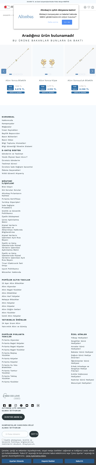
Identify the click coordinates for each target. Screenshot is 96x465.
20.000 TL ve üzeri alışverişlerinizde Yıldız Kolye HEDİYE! (48, 1)
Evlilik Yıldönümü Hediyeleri (79, 375)
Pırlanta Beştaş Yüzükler (9, 354)
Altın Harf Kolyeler (11, 296)
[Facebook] (4, 405)
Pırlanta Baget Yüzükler (13, 350)
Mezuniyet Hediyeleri (81, 383)
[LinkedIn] (32, 405)
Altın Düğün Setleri (11, 309)
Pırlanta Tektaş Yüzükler (9, 377)
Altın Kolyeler (8, 303)
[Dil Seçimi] (7, 7)
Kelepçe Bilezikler (10, 300)
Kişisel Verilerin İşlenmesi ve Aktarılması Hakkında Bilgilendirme (12, 228)
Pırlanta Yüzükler (10, 382)
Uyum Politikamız (10, 269)
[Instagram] (15, 405)
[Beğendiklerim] (89, 7)
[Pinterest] (21, 405)
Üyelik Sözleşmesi (10, 217)
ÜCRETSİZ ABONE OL (13, 417)
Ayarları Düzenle (17, 461)
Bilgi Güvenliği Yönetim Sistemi (17, 147)
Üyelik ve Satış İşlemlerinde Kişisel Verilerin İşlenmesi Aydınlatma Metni (11, 246)
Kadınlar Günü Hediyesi (82, 380)
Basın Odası (7, 140)
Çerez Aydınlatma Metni (36, 456)
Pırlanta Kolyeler (10, 359)
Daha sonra (53, 22)
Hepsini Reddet (48, 461)
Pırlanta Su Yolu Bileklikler (10, 366)
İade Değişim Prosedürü (8, 206)
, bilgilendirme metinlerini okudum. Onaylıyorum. (18, 442)
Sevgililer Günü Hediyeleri (78, 342)
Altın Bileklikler (9, 293)
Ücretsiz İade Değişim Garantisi (17, 167)
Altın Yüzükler (8, 313)
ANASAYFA (6, 15)
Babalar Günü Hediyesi (82, 352)
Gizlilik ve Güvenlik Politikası (17, 441)
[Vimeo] (38, 405)
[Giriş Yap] (85, 7)
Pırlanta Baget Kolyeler (13, 343)
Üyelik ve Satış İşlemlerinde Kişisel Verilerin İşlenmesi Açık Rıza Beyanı (13, 256)
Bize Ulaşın (7, 187)
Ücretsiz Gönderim (11, 160)
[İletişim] (12, 397)
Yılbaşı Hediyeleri (79, 338)
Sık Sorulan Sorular (11, 190)
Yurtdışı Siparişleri (11, 202)
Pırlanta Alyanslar (10, 340)
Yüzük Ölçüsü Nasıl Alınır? (15, 157)
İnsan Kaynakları (10, 130)
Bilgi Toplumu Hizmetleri (14, 143)
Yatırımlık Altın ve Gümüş (14, 327)
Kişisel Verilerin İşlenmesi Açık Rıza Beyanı (11, 237)
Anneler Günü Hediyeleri (77, 348)
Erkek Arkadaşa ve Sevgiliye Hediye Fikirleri (80, 368)
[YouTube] (27, 405)
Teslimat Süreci (9, 164)
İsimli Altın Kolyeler (11, 316)
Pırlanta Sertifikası (11, 199)
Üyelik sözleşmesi (12, 440)
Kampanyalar (8, 124)
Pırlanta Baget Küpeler (13, 347)
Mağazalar (7, 127)
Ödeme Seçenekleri (11, 170)
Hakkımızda (7, 120)
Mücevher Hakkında (11, 272)
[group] (16, 71)
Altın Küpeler (8, 306)
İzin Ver (67, 22)
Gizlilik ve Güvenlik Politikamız (11, 212)
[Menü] (12, 7)
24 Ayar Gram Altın (11, 323)
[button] (3, 71)
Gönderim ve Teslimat (12, 154)
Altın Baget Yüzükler (12, 290)
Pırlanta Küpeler (10, 362)
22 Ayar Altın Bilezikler (13, 283)
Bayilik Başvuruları (11, 133)
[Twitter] (10, 405)
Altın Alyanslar (9, 287)
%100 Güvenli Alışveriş (13, 173)
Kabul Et (79, 461)
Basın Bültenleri (10, 137)
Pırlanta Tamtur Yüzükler (9, 372)
